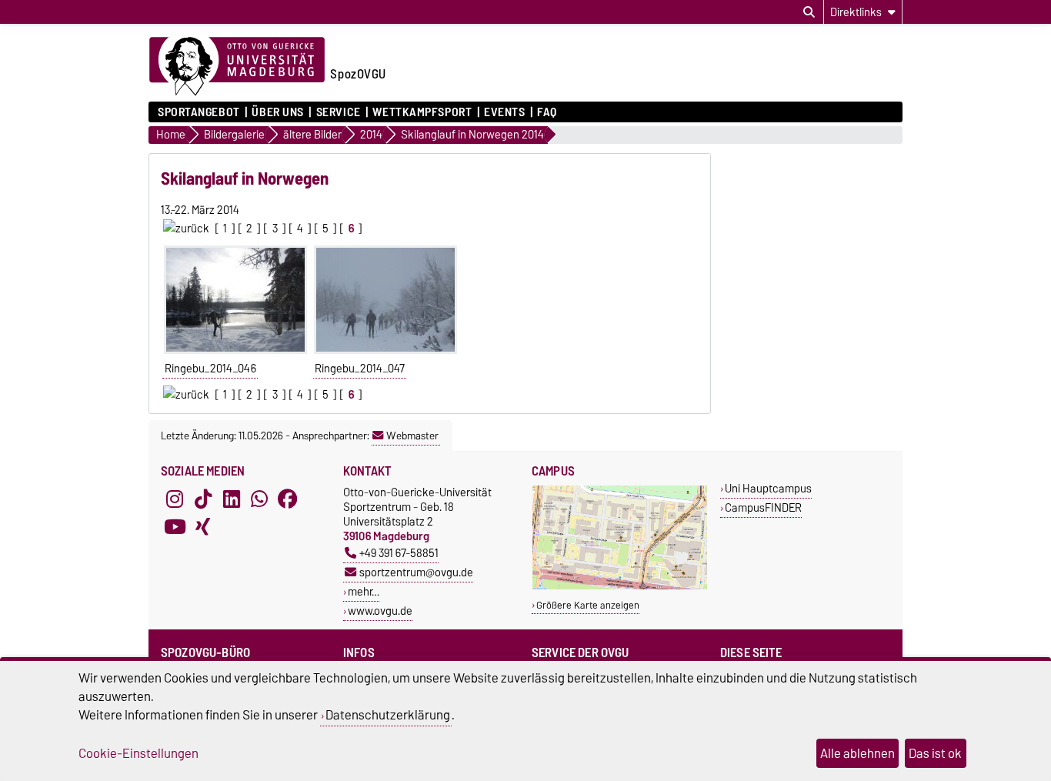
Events (504, 112)
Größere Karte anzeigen (587, 605)
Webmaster (412, 435)
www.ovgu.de (380, 610)
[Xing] (203, 526)
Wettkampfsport (422, 112)
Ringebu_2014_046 (210, 368)
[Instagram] (175, 498)
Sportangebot (199, 112)
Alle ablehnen (857, 753)
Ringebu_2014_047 (360, 368)
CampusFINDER (763, 507)
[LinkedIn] (231, 498)
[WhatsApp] (259, 498)
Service (338, 112)
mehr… (363, 591)
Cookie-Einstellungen (138, 753)
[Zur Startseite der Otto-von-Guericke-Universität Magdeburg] (236, 67)
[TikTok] (203, 498)
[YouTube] (175, 526)
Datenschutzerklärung (387, 715)
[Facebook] (288, 498)
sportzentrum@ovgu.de (416, 572)
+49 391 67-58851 (399, 552)
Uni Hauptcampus (768, 488)
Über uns (277, 112)
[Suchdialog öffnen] (809, 12)
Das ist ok (935, 753)
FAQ (547, 112)
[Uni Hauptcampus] (620, 586)
